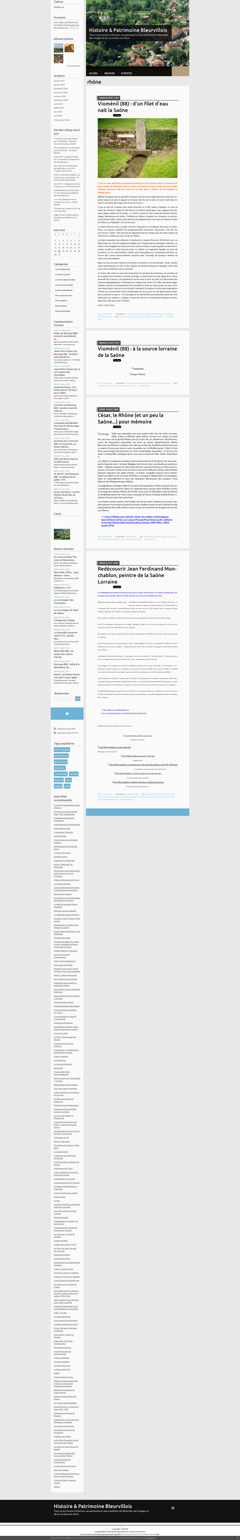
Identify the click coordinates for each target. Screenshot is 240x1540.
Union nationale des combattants (62, 1460)
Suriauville (58, 1068)
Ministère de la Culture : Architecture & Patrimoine (67, 1132)
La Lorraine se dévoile (63, 965)
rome (139, 539)
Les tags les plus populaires (138, 1531)
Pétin (56, 459)
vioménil (142, 317)
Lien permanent (106, 314)
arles (100, 539)
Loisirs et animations (64, 290)
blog (157, 1534)
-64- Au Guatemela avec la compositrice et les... (65, 200)
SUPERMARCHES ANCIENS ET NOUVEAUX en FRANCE (66, 191)
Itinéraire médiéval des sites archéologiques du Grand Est (66, 1307)
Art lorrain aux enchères (64, 1426)
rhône (149, 317)
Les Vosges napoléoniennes (65, 1403)
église (67, 786)
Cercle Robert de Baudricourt (66, 1280)
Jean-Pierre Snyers (63, 351)
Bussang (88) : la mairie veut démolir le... (66, 336)
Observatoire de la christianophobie (62, 1073)
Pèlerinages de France (63, 1168)
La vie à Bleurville (62, 269)
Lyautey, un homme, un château (67, 1276)
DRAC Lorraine (60, 1313)
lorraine (122, 317)
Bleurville (59, 780)
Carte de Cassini (61, 1033)
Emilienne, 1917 (62, 587)
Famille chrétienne (62, 1361)
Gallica (57, 1486)
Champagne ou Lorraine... (64, 1179)
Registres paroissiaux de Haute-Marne (64, 1391)
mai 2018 (58, 115)
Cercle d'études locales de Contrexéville (65, 1017)
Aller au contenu (8, 2)
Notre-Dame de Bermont (65, 961)
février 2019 (59, 81)
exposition (172, 537)
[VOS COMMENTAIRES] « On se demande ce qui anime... (67, 176)
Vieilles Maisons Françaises (65, 950)
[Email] (67, 714)
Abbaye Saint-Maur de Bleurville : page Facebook (66, 1301)
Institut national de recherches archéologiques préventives (67, 888)
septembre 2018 (61, 100)
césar (146, 537)
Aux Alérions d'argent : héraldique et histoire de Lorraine (66, 1028)
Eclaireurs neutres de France (66, 1324)
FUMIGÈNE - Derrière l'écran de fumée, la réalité (65, 142)
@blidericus (59, 7)
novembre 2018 (61, 92)
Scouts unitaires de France (65, 1466)
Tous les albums (73, 66)
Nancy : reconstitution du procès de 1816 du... (67, 495)
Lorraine (74, 774)
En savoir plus (151, 1538)
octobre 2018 (60, 96)
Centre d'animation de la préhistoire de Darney (66, 1173)
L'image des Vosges (64, 620)
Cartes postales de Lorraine (65, 1193)
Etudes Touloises (61, 1056)
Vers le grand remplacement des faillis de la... (66, 166)
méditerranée (157, 317)
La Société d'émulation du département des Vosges (66, 1441)
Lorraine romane (61, 1151)
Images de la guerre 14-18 (65, 1244)
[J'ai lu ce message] (237, 1538)
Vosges (58, 786)
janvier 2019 (59, 84)
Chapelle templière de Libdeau (67, 1006)
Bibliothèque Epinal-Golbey (66, 1085)
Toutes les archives (62, 120)
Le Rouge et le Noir (62, 1369)
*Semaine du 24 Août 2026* (65, 208)
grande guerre (61, 761)
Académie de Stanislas (63, 1023)
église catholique (62, 749)
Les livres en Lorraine (64, 285)
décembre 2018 (61, 88)
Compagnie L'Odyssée (63, 832)
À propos (126, 73)
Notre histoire (61, 306)
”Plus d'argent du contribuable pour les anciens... (67, 148)
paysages (113, 799)
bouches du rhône (110, 539)
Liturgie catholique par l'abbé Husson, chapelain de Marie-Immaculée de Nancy (66, 944)
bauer (57, 333)
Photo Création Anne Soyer (65, 975)
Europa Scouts (60, 1060)
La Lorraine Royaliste (63, 1064)
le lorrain (58, 405)
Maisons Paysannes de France (66, 880)
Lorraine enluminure (62, 1316)
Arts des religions (61, 1470)
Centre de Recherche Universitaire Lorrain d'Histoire (67, 1474)
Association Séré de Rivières (66, 1320)
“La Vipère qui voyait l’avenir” (66, 138)
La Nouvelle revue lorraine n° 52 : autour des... (66, 635)
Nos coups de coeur (63, 295)
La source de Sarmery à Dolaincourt (63, 1116)
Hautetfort (125, 1528)
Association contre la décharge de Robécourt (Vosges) (67, 899)
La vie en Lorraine (62, 274)
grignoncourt (147, 797)
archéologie (131, 539)
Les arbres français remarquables (62, 955)
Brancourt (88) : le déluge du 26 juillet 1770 (66, 477)
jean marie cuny (61, 755)
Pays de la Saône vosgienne (65, 1088)
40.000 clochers (61, 856)
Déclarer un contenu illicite (88, 1534)
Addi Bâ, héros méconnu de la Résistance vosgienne (66, 1420)
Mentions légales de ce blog (105, 1534)
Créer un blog (116, 1528)
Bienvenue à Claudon (63, 894)
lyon (134, 386)
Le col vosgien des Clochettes (67, 372)
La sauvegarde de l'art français (67, 1182)
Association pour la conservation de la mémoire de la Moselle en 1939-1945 (66, 1293)
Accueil (93, 73)
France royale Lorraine (63, 1269)
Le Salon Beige (60, 836)
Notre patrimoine (62, 311)
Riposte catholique (62, 1141)
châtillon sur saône (122, 797)
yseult (57, 387)
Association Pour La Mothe (65, 979)
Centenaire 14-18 (61, 1137)
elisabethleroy (63, 195)
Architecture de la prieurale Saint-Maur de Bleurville (65, 812)
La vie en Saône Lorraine (65, 279)
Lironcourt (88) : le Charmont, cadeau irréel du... (66, 444)
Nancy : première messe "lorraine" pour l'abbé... (66, 390)
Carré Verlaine (60, 211)
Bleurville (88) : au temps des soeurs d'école (63, 654)
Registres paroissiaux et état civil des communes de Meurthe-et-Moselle (66, 1383)
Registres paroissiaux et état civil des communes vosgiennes (67, 969)
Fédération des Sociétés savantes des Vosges (65, 984)
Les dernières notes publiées (120, 1531)
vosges (129, 317)
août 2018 (58, 104)
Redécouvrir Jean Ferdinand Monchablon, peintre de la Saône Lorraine (137, 575)
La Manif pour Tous (62, 1365)
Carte (57, 513)
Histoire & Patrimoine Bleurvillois (128, 30)
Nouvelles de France (62, 1347)
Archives (109, 73)
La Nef (57, 1200)
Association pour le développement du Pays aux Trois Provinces (67, 873)
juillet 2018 (59, 108)
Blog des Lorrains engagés (65, 911)
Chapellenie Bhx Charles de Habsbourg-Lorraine (65, 1228)
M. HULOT (59, 474)
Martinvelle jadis (61, 1217)
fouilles (121, 539)
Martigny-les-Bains (62, 938)
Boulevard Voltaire (62, 1254)
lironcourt (135, 797)
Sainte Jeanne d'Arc (62, 1258)
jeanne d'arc (60, 768)
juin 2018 (58, 111)
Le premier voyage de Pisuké (66, 156)
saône (135, 317)
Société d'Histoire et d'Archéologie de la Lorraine (67, 1205)
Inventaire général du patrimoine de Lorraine (65, 1110)
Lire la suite (74, 28)
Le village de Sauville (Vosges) (66, 914)
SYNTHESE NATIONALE (64, 169)
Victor (57, 492)
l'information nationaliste (64, 180)
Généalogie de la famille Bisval (67, 824)
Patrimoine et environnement (66, 1105)
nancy (68, 780)
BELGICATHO (74, 186)
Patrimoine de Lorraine (63, 1002)
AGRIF (57, 1373)
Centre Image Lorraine (63, 1377)
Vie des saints (60, 1197)
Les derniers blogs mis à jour (103, 1531)
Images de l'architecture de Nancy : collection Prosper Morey (65, 1124)
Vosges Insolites (61, 1240)
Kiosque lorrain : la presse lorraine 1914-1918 (66, 1407)
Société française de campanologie (62, 1352)
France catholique (61, 1358)
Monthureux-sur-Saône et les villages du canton (66, 926)
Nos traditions (61, 300)
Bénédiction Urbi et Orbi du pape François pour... (66, 426)
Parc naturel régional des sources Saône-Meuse (64, 1454)
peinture (106, 799)
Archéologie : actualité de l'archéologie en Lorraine (66, 1051)
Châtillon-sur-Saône (62, 1436)
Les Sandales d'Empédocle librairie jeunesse (66, 160)
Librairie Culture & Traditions (66, 1272)
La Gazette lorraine (62, 884)
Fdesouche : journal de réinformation (63, 1342)
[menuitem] (93, 71)
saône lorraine (61, 774)
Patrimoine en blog (62, 828)
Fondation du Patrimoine (64, 860)
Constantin (59, 423)
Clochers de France (62, 853)
